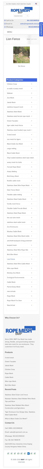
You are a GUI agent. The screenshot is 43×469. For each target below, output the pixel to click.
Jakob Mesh (11, 102)
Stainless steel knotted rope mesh (19, 130)
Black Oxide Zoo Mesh (15, 144)
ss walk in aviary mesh (15, 88)
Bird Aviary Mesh (13, 176)
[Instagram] (15, 453)
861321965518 (34, 27)
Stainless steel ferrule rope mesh (18, 116)
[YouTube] (25, 453)
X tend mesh (11, 134)
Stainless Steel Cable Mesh (16, 199)
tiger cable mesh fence (15, 125)
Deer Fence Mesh (13, 190)
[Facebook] (12, 453)
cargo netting (11, 148)
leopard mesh (12, 245)
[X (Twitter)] (18, 453)
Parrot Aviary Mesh (13, 287)
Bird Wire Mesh (12, 254)
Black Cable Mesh (13, 153)
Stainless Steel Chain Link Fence (16, 395)
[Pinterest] (35, 453)
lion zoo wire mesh (13, 217)
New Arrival (11, 305)
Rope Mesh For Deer (14, 300)
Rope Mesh (11, 296)
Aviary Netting (12, 171)
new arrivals (11, 291)
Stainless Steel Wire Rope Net (17, 250)
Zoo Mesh (10, 98)
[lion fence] (21, 63)
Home (28, 39)
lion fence (21, 66)
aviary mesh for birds (14, 162)
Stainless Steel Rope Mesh (16, 213)
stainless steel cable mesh (16, 222)
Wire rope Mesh (12, 268)
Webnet (9, 93)
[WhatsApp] (8, 453)
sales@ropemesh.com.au (29, 24)
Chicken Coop (12, 84)
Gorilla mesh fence (13, 204)
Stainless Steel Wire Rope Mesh (18, 185)
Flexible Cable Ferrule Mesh (17, 208)
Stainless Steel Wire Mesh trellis (18, 236)
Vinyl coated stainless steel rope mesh (20, 158)
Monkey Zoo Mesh (13, 273)
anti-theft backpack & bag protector (19, 241)
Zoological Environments (15, 277)
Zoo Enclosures (12, 227)
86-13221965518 (33, 20)
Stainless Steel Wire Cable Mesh (18, 264)
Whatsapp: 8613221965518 (14, 436)
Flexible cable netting (14, 194)
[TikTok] (22, 453)
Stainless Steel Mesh (14, 112)
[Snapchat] (32, 453)
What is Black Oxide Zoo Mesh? (16, 418)
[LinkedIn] (28, 453)
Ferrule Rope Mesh (14, 167)
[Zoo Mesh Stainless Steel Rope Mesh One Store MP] (21, 13)
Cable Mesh (11, 282)
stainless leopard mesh (15, 107)
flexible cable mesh (13, 181)
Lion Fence (11, 259)
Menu (9, 32)
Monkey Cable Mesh (14, 231)
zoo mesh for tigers (14, 139)
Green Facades (12, 121)
